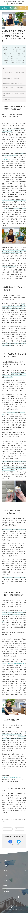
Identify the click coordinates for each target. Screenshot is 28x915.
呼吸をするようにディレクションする (11, 78)
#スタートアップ (7, 829)
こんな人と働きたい (7, 99)
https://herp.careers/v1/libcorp (11, 777)
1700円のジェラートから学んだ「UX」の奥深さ (13, 83)
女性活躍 (15, 8)
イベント (21, 8)
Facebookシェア (10, 844)
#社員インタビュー (19, 829)
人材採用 (10, 8)
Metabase (5, 159)
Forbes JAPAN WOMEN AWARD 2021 (14, 663)
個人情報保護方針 (11, 897)
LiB (25, 8)
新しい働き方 (4, 8)
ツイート (18, 844)
